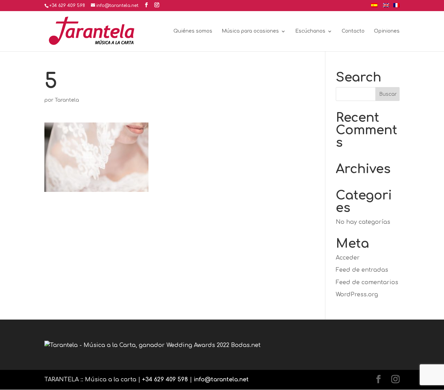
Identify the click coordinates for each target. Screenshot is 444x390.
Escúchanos (310, 31)
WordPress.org (357, 294)
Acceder (348, 258)
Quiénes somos (192, 31)
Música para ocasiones (250, 31)
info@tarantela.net (221, 379)
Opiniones (387, 31)
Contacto (353, 31)
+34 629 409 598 (165, 379)
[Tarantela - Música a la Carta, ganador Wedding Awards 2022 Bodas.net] (152, 345)
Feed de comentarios (367, 282)
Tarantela (67, 100)
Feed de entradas (362, 270)
